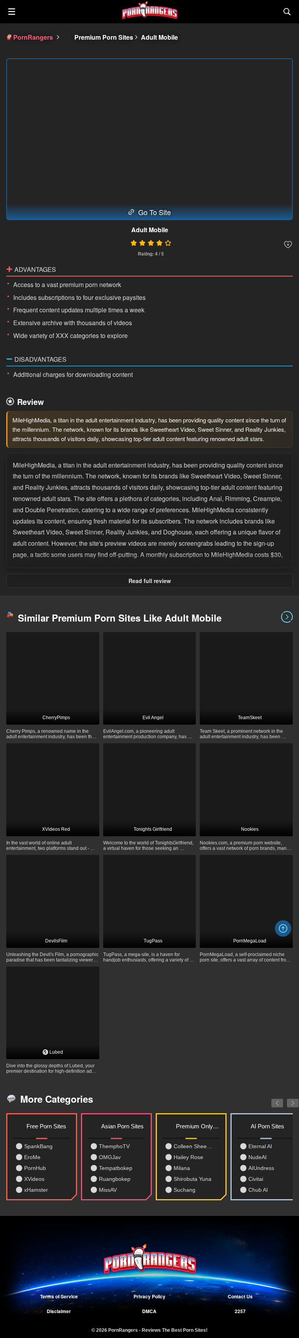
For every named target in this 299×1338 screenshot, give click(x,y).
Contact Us (240, 1296)
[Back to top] (283, 928)
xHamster (36, 1190)
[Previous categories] (271, 1099)
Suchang (184, 1190)
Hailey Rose (188, 1157)
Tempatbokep (115, 1168)
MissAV (108, 1190)
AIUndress (261, 1168)
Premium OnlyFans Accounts (198, 1126)
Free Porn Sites (46, 1126)
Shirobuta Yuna (192, 1179)
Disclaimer (59, 1311)
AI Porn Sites (267, 1126)
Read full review (149, 581)
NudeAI (257, 1157)
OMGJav (110, 1157)
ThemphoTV (114, 1146)
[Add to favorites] (288, 244)
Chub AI (258, 1190)
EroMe (32, 1157)
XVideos (34, 1179)
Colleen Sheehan (194, 1146)
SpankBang (38, 1146)
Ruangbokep (114, 1179)
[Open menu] (11, 11)
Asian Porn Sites (122, 1126)
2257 (240, 1311)
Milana (182, 1168)
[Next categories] (287, 1099)
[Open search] (287, 11)
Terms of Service (59, 1296)
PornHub (35, 1168)
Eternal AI (260, 1146)
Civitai (255, 1179)
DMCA (149, 1311)
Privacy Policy (149, 1296)
